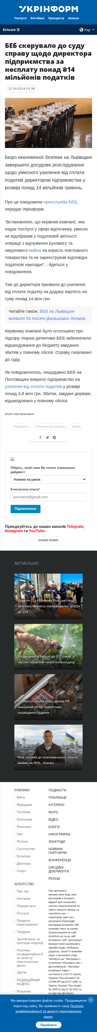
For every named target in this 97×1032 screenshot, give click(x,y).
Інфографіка (59, 834)
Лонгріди (56, 841)
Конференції (59, 860)
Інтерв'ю (56, 805)
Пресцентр (56, 18)
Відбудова (24, 804)
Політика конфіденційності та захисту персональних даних (30, 957)
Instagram (14, 531)
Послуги (20, 18)
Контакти (23, 898)
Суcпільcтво (26, 849)
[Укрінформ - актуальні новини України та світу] (48, 8)
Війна (21, 797)
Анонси (73, 18)
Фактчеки (24, 827)
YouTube (37, 531)
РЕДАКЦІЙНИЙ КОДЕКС (28, 982)
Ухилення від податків (50, 426)
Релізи (54, 878)
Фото (53, 812)
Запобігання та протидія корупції (30, 941)
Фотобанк (37, 18)
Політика (23, 812)
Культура (23, 856)
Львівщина (21, 426)
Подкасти (57, 790)
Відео (53, 819)
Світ (20, 834)
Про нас (23, 891)
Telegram (75, 527)
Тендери (23, 932)
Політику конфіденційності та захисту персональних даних (50, 1011)
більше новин (48, 540)
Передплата (26, 906)
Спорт (21, 871)
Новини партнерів (57, 851)
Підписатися (25, 509)
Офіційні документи (58, 869)
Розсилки (24, 991)
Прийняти (48, 1025)
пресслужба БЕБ (60, 202)
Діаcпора (24, 863)
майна (35, 250)
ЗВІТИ (21, 973)
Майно (76, 426)
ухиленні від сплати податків (33, 386)
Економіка (24, 819)
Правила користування (27, 922)
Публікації (57, 797)
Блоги (54, 827)
